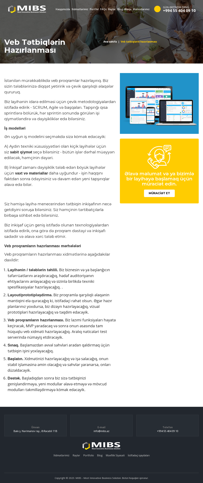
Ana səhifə (110, 41)
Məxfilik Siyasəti (115, 455)
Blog (120, 9)
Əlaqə (127, 9)
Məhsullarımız (141, 9)
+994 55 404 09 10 (179, 10)
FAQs (103, 9)
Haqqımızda (63, 9)
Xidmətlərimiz (80, 9)
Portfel (94, 9)
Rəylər (112, 9)
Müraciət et (159, 193)
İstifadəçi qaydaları (139, 455)
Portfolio (88, 455)
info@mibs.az (101, 431)
